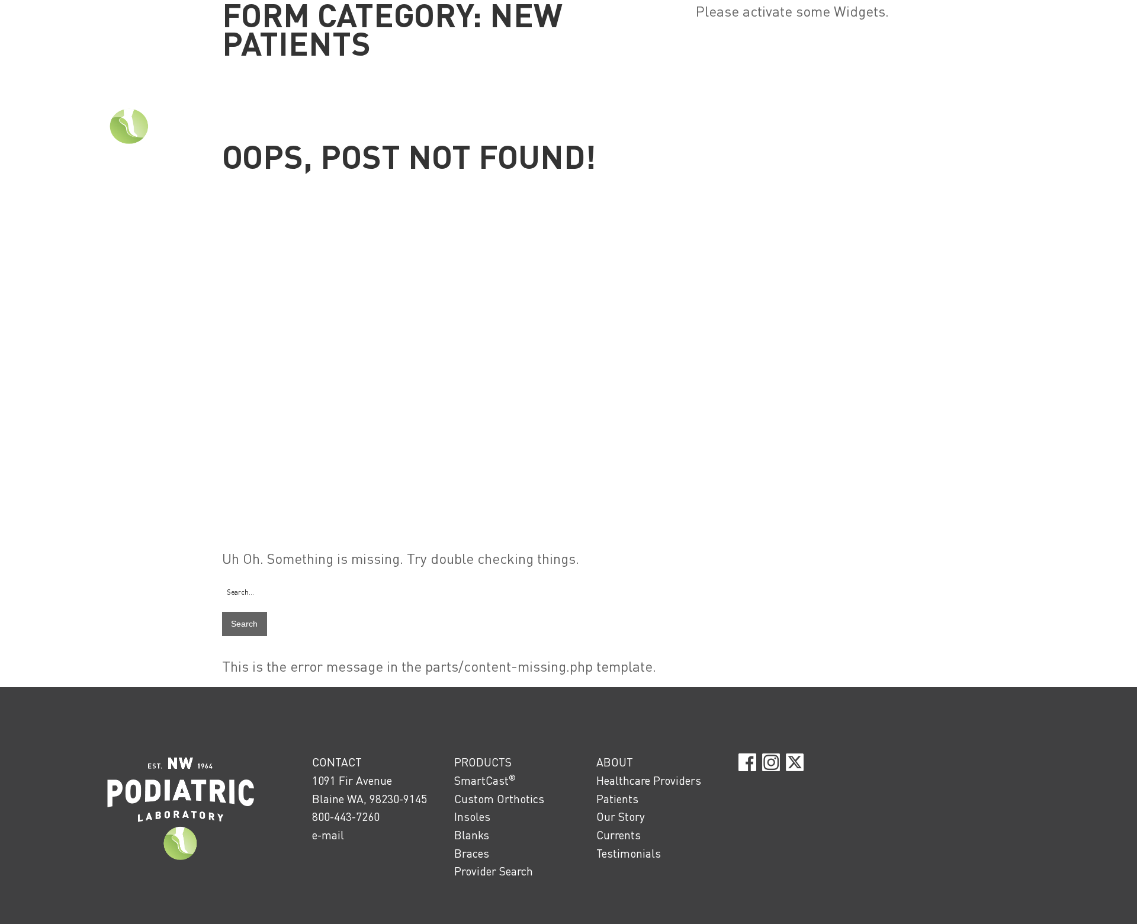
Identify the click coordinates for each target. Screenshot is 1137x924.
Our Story (620, 816)
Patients (617, 798)
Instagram (771, 762)
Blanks (471, 834)
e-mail (328, 834)
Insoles (472, 816)
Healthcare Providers (648, 780)
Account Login (1095, 7)
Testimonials (628, 853)
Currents (618, 834)
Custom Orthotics (499, 798)
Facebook (747, 762)
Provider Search (493, 871)
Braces (471, 853)
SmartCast (485, 780)
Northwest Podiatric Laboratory (129, 91)
